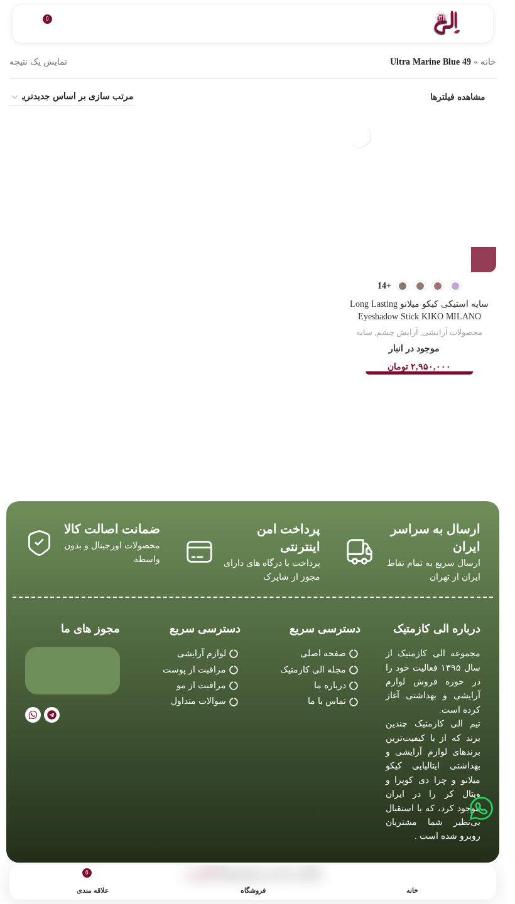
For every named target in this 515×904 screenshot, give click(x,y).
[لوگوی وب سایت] (447, 23)
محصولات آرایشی (452, 332)
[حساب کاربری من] (27, 23)
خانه (488, 61)
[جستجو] (76, 23)
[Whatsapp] (33, 715)
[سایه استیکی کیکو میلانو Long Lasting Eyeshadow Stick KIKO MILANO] (419, 195)
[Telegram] (52, 715)
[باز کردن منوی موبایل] (478, 23)
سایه (364, 332)
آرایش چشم (397, 332)
